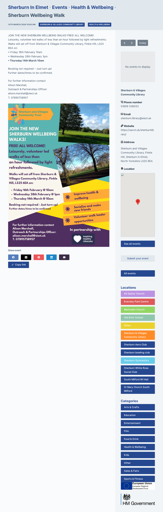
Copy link (20, 264)
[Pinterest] (39, 257)
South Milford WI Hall (136, 379)
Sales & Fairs (131, 470)
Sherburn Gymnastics (136, 360)
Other (127, 325)
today (142, 42)
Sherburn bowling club (137, 352)
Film (126, 431)
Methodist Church (134, 309)
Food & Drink (131, 438)
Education (130, 415)
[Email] (64, 257)
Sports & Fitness (133, 478)
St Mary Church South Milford (137, 389)
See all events (132, 243)
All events (130, 273)
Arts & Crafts (131, 407)
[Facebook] (13, 257)
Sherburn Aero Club (135, 344)
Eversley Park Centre (136, 301)
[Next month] (132, 43)
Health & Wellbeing (99, 24)
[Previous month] (124, 43)
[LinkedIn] (51, 257)
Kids (126, 454)
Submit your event (138, 258)
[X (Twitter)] (26, 257)
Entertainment (132, 423)
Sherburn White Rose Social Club (136, 369)
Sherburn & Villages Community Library (61, 24)
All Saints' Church (134, 293)
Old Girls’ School (133, 317)
